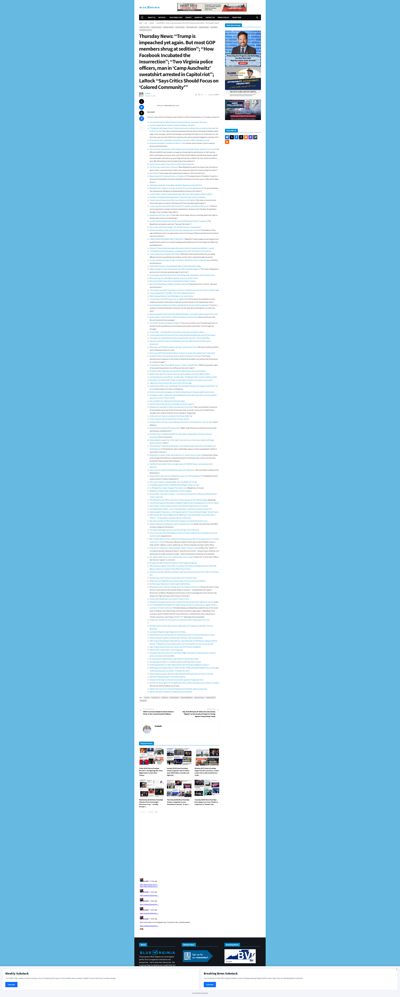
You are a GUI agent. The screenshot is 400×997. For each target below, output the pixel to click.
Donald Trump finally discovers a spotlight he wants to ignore (172, 404)
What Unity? (154, 173)
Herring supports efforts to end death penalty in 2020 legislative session (175, 662)
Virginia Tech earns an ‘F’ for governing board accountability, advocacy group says (178, 689)
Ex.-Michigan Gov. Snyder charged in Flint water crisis (168, 488)
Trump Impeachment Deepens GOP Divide (164, 254)
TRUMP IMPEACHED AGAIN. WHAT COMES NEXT (167, 239)
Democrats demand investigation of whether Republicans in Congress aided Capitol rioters (182, 392)
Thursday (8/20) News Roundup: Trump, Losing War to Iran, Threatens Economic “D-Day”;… (179, 802)
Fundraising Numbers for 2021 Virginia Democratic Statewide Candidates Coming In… (180, 665)
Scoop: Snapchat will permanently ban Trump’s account (169, 419)
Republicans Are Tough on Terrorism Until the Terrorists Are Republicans (176, 188)
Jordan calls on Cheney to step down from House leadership (171, 416)
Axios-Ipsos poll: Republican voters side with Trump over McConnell (174, 347)
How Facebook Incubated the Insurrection (164, 428)
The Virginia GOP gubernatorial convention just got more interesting (174, 530)
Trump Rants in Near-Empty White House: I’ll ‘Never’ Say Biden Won (174, 365)
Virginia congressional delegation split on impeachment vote (171, 524)
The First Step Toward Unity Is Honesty (163, 167)
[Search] (257, 17)
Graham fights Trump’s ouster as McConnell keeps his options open (174, 317)
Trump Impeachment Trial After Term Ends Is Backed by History (172, 293)
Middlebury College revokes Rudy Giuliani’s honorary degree (171, 491)
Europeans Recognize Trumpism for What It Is (166, 143)
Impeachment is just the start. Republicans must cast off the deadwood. (175, 476)
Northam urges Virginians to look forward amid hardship (170, 584)
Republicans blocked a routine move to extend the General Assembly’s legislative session (181, 602)
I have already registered (200, 993)
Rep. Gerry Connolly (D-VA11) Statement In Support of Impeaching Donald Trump (179, 521)
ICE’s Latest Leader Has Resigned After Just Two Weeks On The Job (173, 482)
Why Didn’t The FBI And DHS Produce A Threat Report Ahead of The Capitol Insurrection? (181, 380)
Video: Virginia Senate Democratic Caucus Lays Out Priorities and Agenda (175, 647)
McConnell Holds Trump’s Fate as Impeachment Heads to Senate (173, 281)
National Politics (145, 30)
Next (150, 812)
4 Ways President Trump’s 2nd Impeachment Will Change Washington (174, 269)
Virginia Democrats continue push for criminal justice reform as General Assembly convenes (182, 635)
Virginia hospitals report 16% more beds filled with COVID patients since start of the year (181, 674)
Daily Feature (180, 27)
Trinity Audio (168, 105)
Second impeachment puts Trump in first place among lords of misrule (175, 230)
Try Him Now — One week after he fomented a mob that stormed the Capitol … (178, 332)
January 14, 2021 (150, 96)
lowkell (147, 93)
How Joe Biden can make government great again (167, 401)
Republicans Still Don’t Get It (160, 215)
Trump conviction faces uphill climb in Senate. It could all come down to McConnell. (179, 206)
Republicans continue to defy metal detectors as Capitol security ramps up (176, 455)
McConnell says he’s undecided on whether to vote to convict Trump (174, 278)
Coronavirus (155, 697)
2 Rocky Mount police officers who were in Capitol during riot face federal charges (178, 500)
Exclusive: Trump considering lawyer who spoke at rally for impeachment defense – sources (182, 248)
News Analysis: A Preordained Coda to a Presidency (167, 176)
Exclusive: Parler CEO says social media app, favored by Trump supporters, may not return (181, 422)
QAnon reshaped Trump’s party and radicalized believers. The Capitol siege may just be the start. (184, 314)
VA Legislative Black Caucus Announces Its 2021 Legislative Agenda (173, 563)
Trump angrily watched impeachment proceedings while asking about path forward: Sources (182, 275)
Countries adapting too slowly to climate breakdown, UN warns (172, 125)
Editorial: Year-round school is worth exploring (166, 650)
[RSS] (227, 142)
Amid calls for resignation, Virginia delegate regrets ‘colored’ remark (174, 548)
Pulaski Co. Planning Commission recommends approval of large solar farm (177, 680)
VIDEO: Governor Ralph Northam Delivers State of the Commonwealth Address (178, 581)
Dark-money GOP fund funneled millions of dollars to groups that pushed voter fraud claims (182, 353)
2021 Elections (156, 27)
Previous (143, 812)
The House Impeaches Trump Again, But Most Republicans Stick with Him (176, 185)
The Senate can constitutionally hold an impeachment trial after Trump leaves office (180, 338)
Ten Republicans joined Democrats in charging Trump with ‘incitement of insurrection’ (180, 251)
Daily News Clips (192, 27)
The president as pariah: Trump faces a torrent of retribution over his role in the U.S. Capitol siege (184, 290)
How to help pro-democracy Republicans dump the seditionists (172, 470)
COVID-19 (165, 697)
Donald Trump (203, 27)
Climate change (168, 27)
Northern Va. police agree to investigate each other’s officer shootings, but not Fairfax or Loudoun (184, 683)
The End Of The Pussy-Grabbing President (165, 323)
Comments (211, 95)
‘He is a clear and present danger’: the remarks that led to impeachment (175, 227)
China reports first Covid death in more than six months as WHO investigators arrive (179, 140)
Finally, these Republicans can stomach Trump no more (169, 599)
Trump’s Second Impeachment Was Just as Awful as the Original (172, 200)
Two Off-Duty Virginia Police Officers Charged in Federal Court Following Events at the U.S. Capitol (184, 503)
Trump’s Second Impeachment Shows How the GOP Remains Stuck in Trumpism (178, 221)
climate (146, 697)
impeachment (210, 697)
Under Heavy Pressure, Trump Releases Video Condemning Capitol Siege (175, 266)
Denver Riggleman (186, 697)
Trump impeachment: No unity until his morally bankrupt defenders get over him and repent (182, 335)
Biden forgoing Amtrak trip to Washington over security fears (171, 296)
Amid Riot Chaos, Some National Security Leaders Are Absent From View (175, 356)
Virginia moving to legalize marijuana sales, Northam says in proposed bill (176, 638)
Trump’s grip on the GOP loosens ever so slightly (167, 299)
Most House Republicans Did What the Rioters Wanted (169, 284)
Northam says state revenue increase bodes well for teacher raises (173, 578)
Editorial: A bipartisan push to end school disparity (167, 677)
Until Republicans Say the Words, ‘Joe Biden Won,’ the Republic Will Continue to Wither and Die (183, 377)
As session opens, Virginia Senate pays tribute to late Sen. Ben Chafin (174, 659)
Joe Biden (214, 27)
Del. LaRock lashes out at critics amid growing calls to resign (171, 557)
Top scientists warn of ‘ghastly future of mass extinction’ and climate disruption (178, 122)
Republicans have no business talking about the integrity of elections (174, 587)
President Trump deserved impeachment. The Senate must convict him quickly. (178, 197)
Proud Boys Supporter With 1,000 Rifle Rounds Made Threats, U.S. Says (174, 485)
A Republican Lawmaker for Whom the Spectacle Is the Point (171, 407)
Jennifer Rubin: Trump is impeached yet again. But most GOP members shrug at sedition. (181, 194)
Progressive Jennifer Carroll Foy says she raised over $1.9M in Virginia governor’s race (180, 620)
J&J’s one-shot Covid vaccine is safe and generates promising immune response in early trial (182, 149)
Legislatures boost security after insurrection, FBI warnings (171, 383)
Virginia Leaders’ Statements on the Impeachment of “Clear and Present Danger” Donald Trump (184, 512)
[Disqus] (179, 847)
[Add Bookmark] (141, 127)
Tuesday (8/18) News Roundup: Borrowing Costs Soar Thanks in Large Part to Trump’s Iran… (206, 802)
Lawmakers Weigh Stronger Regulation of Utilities (168, 632)
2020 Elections (144, 27)
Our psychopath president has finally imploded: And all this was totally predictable (179, 305)
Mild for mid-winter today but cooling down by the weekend (171, 692)
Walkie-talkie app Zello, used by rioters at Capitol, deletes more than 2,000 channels (180, 374)
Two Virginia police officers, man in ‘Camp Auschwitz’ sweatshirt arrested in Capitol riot (181, 509)
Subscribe (11, 985)
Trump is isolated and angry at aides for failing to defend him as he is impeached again (180, 260)
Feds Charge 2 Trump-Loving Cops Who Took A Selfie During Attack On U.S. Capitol (179, 506)
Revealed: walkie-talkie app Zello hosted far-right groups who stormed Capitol (178, 371)
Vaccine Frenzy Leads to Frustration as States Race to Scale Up (172, 164)
